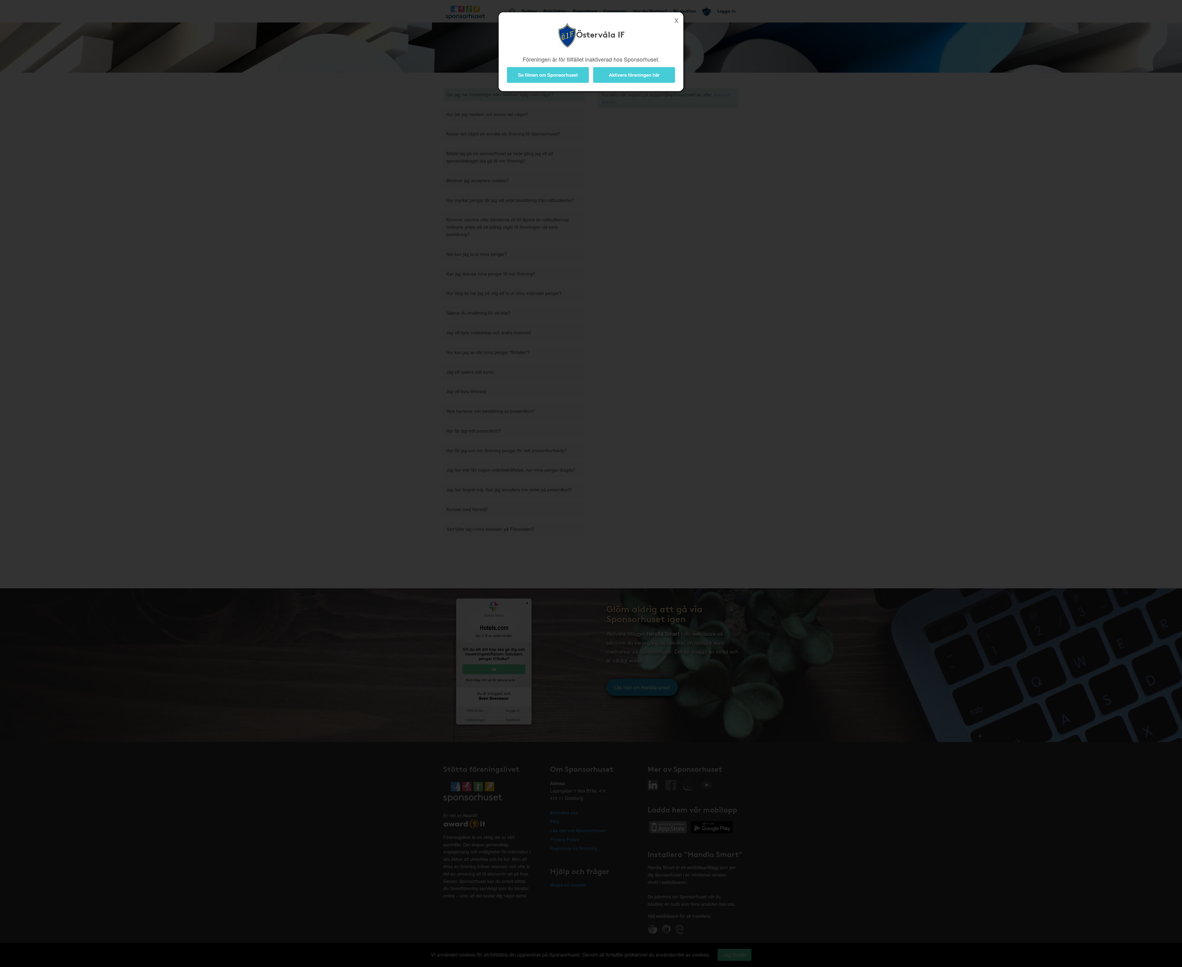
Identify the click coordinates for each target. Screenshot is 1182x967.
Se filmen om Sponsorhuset (548, 74)
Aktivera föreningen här (634, 74)
